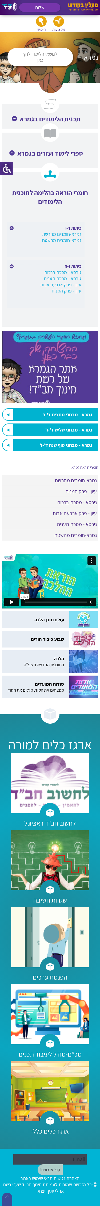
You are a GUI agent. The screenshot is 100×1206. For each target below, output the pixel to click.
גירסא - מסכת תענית (62, 278)
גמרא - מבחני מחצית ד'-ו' (67, 414)
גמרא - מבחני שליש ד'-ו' (68, 430)
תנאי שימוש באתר (37, 1178)
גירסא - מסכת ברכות (62, 272)
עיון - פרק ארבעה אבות (60, 285)
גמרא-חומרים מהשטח (61, 240)
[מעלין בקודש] (83, 9)
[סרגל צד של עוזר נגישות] (6, 168)
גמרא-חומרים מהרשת (61, 234)
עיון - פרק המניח (66, 291)
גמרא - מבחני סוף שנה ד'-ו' (66, 445)
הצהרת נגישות (66, 1178)
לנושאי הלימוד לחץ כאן (40, 57)
